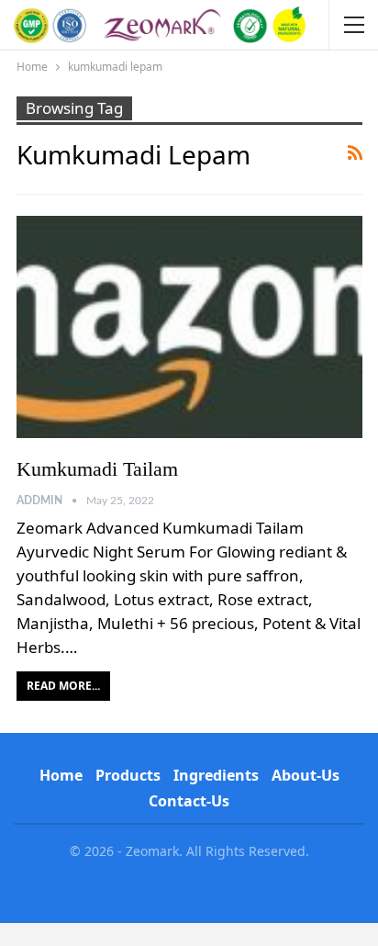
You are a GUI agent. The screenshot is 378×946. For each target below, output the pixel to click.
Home (61, 775)
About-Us (305, 775)
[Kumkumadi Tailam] (189, 326)
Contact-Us (189, 801)
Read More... (63, 685)
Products (128, 775)
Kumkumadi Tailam (97, 468)
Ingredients (216, 775)
